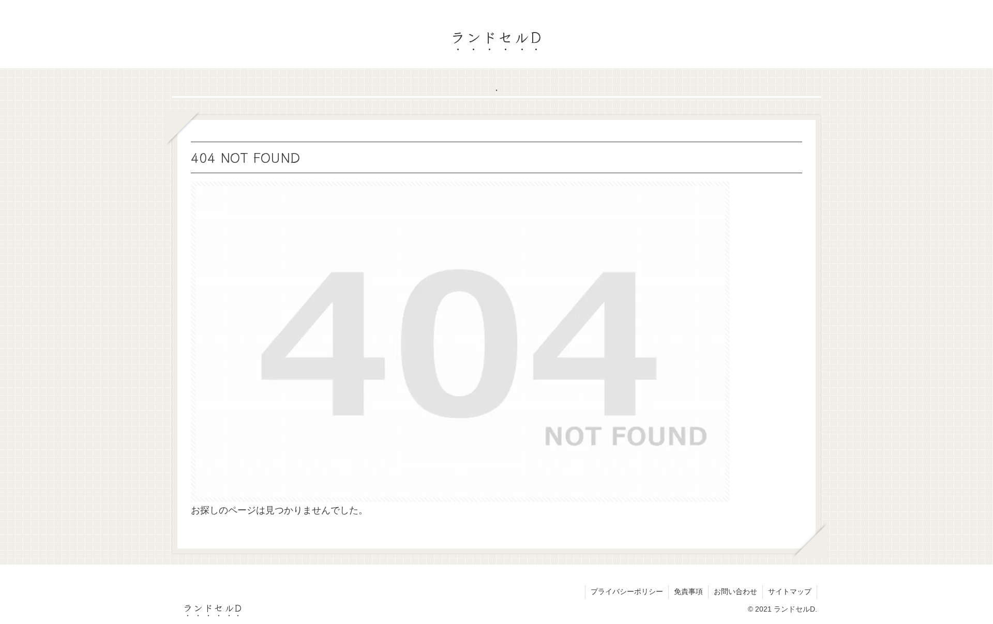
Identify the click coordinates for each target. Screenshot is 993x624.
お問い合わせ (735, 591)
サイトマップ (789, 591)
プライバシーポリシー (627, 591)
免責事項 (688, 591)
